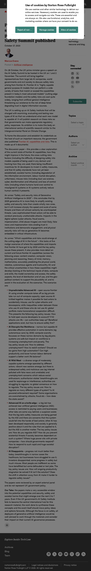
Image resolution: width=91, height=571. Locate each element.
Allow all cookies (68, 29)
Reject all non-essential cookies (26, 29)
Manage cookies (46, 29)
